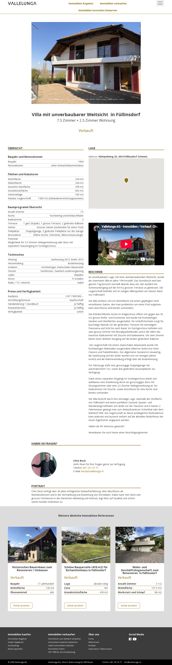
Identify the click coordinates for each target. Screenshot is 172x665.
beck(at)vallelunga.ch (92, 471)
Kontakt (92, 645)
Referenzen (94, 642)
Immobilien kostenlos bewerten (97, 10)
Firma (91, 638)
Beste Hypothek (15, 649)
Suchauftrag (13, 645)
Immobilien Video (56, 649)
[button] (39, 63)
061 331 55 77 (90, 467)
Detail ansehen (21, 605)
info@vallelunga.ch (132, 662)
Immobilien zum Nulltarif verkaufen (64, 638)
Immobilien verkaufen (113, 3)
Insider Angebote (16, 642)
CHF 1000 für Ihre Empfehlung (61, 652)
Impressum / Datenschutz (100, 649)
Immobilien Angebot (81, 3)
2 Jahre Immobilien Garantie (61, 645)
